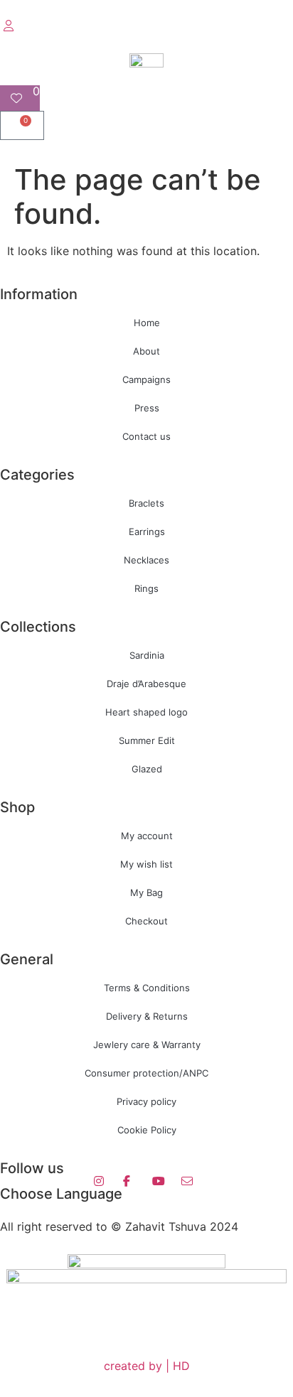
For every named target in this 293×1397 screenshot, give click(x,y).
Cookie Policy (146, 1130)
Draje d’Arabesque (146, 683)
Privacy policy (146, 1101)
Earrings (147, 531)
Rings (146, 588)
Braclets (146, 503)
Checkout (146, 921)
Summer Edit (147, 740)
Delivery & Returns (147, 1016)
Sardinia (146, 655)
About (146, 351)
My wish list (146, 864)
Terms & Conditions (147, 987)
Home (147, 322)
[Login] (10, 25)
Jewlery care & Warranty (147, 1044)
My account (147, 835)
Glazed (147, 769)
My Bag (146, 892)
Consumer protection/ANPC (146, 1073)
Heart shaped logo (146, 712)
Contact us (146, 436)
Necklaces (146, 560)
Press (146, 408)
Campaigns (146, 379)
